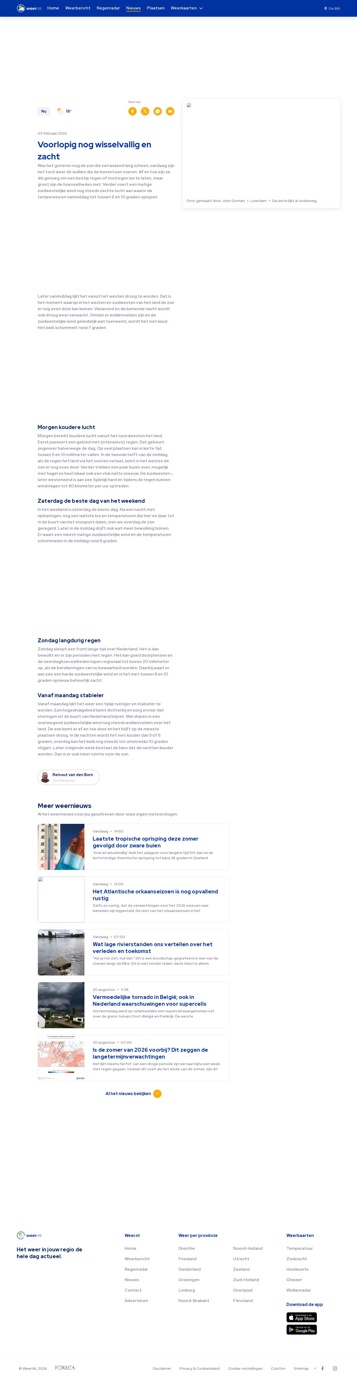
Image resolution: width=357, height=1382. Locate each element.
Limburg (187, 1290)
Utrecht (241, 1259)
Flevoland (243, 1300)
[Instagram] (335, 1368)
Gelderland (190, 1269)
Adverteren (136, 1300)
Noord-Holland (248, 1248)
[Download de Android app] (301, 1330)
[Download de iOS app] (301, 1317)
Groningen (189, 1279)
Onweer (294, 1279)
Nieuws (132, 1279)
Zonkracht (296, 1259)
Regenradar (136, 1269)
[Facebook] (322, 1368)
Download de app (304, 1304)
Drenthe (187, 1248)
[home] (30, 8)
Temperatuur (299, 1248)
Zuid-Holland (246, 1279)
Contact (133, 1290)
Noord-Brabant (194, 1300)
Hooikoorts (297, 1269)
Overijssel (243, 1290)
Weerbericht (137, 1259)
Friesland (188, 1259)
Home (130, 1248)
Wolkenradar (298, 1290)
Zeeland (241, 1269)
